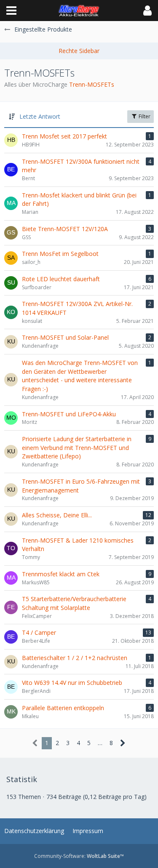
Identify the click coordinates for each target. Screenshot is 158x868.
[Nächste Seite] (123, 743)
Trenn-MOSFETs (91, 84)
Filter (143, 116)
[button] (11, 10)
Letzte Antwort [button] (39, 116)
